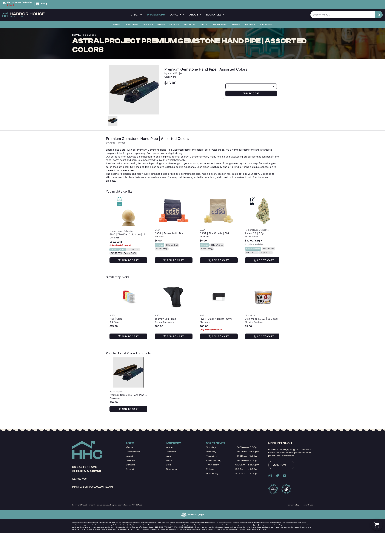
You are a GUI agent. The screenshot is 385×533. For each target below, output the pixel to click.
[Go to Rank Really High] (192, 514)
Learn (169, 456)
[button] (25, 3)
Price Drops (156, 14)
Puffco (112, 315)
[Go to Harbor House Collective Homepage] (87, 450)
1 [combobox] (228, 86)
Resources (213, 14)
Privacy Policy (293, 505)
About (193, 14)
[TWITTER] (277, 475)
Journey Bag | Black (166, 318)
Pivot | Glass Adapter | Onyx (216, 318)
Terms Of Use (307, 505)
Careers (171, 469)
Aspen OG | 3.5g (254, 233)
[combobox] (254, 240)
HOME (76, 35)
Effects (130, 460)
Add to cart (251, 93)
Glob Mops (250, 315)
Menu (129, 447)
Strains (130, 464)
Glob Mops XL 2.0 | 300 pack (261, 318)
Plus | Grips (115, 318)
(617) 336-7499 (79, 479)
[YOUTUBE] (284, 475)
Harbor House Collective (121, 231)
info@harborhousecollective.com (92, 487)
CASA (157, 230)
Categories (133, 451)
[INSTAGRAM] (270, 475)
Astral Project (116, 391)
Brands (130, 469)
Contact (171, 451)
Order (135, 14)
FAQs (169, 460)
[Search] (379, 14)
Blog (168, 464)
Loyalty (176, 14)
